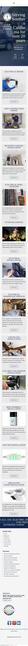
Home (5, 534)
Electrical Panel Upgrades (10, 558)
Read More (14, 101)
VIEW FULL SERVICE (22, 56)
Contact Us (6, 538)
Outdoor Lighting (8, 562)
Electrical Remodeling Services (12, 554)
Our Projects (7, 540)
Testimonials (7, 544)
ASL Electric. (6, 593)
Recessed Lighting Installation (11, 564)
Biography (6, 536)
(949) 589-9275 (7, 598)
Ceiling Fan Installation (10, 566)
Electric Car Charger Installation (12, 570)
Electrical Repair (8, 556)
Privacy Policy (7, 542)
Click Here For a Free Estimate (18, 48)
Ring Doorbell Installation (10, 572)
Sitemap (6, 546)
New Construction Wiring (10, 560)
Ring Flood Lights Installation (11, 576)
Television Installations (10, 568)
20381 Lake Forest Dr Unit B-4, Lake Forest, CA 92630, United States (13, 596)
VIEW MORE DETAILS (15, 56)
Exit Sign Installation (9, 574)
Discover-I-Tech (13, 645)
